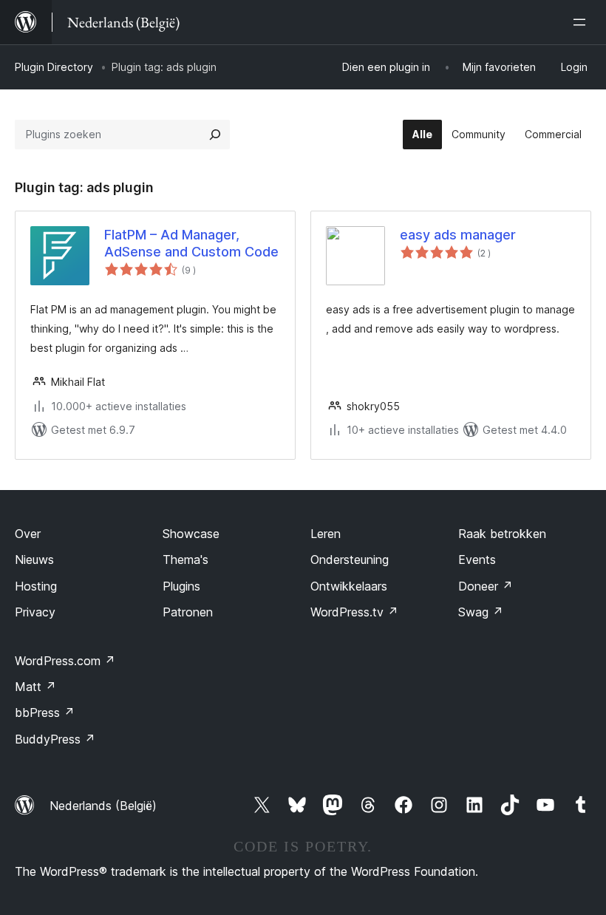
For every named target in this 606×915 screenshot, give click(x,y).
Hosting (36, 586)
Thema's (185, 559)
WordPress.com (65, 660)
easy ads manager (458, 234)
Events (477, 559)
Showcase (191, 533)
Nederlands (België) (103, 805)
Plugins (181, 586)
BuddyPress (55, 739)
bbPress (45, 712)
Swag (480, 612)
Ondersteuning (349, 559)
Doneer (485, 586)
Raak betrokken (502, 533)
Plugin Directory (54, 67)
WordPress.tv (354, 612)
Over (28, 533)
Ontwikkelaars (348, 586)
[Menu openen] (582, 22)
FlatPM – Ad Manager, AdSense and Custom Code (191, 243)
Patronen (188, 612)
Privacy (35, 612)
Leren (325, 533)
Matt (35, 686)
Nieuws (34, 559)
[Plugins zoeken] (215, 134)
